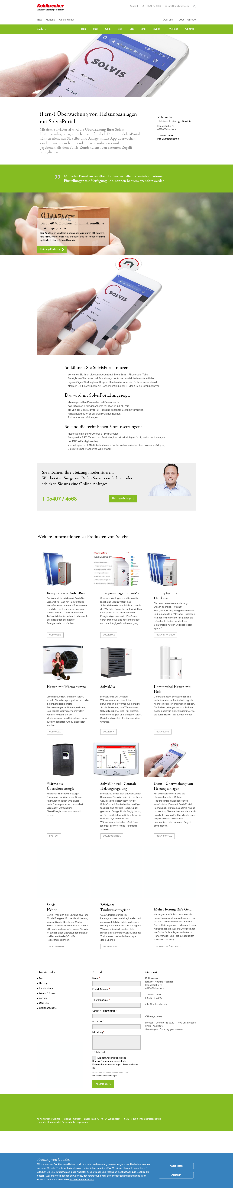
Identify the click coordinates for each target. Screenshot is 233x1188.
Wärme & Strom (47, 993)
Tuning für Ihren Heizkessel (166, 596)
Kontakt (134, 6)
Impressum (82, 1122)
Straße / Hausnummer (103, 1011)
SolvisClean (110, 947)
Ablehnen (176, 1175)
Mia (131, 29)
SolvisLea (55, 732)
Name (95, 979)
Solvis (41, 29)
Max (95, 29)
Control (189, 29)
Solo (108, 29)
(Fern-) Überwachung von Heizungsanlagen (173, 786)
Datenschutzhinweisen (82, 1180)
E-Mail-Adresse (100, 989)
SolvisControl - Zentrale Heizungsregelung (118, 786)
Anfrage (191, 20)
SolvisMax (109, 635)
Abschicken (102, 1084)
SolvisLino (162, 732)
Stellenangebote (48, 1008)
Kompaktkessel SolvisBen (66, 593)
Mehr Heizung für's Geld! (173, 909)
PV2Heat (173, 29)
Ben (83, 29)
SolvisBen (55, 635)
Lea (120, 29)
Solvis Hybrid (52, 890)
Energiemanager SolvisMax (120, 593)
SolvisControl (112, 836)
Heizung (50, 20)
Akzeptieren (176, 1166)
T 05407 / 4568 (153, 6)
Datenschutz (68, 1122)
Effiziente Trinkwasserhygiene (115, 907)
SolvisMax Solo (165, 635)
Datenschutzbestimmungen (104, 1076)
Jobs (181, 20)
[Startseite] (51, 7)
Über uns (168, 20)
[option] (116, 65)
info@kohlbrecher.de (178, 6)
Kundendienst (66, 20)
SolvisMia (107, 686)
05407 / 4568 (62, 499)
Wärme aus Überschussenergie (60, 786)
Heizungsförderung (50, 249)
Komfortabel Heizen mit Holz (172, 689)
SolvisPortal (164, 836)
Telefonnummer (100, 1000)
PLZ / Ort (97, 1022)
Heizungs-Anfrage (121, 499)
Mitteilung (97, 1033)
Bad (39, 20)
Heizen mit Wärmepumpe (66, 686)
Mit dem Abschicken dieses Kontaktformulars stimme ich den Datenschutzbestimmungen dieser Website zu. (115, 1063)
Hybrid (156, 29)
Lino (143, 29)
